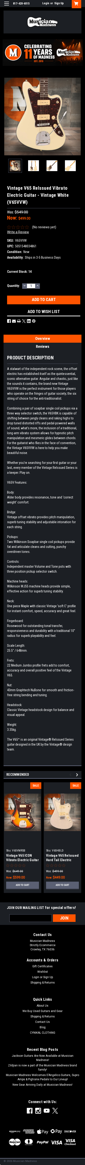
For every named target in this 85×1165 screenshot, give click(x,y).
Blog (43, 1027)
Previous (7, 116)
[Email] (14, 321)
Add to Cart (22, 885)
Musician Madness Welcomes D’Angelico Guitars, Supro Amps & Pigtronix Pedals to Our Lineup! (42, 1077)
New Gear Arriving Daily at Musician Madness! (42, 1084)
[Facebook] (9, 321)
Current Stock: (19, 271)
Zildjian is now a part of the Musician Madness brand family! (42, 1067)
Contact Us (42, 1022)
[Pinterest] (34, 321)
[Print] (19, 321)
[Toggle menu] (6, 6)
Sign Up (59, 3)
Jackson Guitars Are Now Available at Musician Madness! (42, 1058)
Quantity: (13, 286)
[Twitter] (24, 321)
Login (45, 3)
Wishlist (42, 971)
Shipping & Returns (42, 982)
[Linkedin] (29, 321)
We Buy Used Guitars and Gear (42, 1011)
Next (77, 116)
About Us (42, 1005)
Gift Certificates (42, 966)
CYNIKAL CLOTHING (42, 1032)
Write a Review (18, 232)
